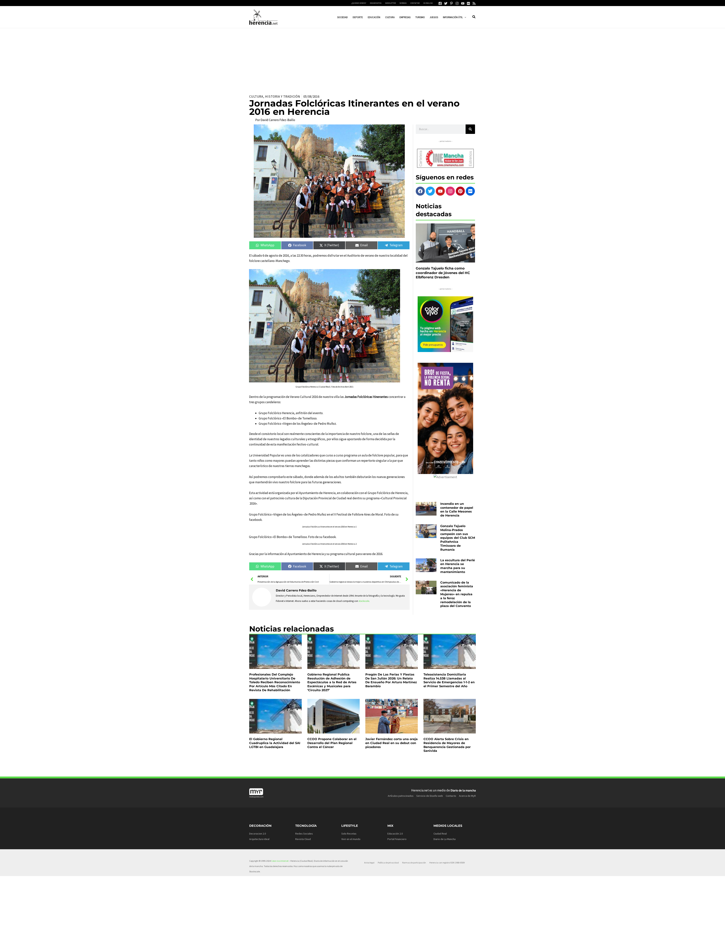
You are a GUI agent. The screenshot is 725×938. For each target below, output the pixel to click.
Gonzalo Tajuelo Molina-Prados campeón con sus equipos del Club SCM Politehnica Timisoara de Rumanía (457, 537)
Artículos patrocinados (400, 795)
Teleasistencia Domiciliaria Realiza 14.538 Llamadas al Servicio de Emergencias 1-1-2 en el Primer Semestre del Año (449, 680)
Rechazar (423, 932)
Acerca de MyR (467, 795)
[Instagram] (457, 3)
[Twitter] (445, 3)
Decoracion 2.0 (257, 833)
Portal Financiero (396, 839)
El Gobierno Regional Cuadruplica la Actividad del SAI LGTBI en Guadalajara (274, 743)
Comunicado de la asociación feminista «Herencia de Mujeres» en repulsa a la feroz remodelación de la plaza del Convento (456, 594)
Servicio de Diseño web (429, 795)
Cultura (256, 96)
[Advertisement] (362, 56)
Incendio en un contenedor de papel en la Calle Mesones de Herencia (456, 509)
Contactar (415, 3)
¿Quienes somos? (358, 3)
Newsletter (390, 3)
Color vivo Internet (279, 860)
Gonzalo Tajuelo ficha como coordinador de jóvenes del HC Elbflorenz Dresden (443, 272)
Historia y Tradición (282, 96)
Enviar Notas (375, 3)
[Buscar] (470, 129)
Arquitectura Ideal (259, 839)
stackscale (364, 601)
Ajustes (445, 932)
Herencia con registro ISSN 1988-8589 (447, 862)
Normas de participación (414, 862)
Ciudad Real (440, 833)
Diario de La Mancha (444, 839)
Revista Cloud (303, 839)
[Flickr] (468, 3)
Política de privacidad (388, 862)
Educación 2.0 (395, 833)
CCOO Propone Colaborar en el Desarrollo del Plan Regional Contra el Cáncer (331, 743)
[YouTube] (462, 3)
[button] (464, 17)
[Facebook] (440, 3)
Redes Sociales (304, 833)
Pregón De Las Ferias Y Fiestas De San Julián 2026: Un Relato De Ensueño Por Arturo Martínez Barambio (391, 680)
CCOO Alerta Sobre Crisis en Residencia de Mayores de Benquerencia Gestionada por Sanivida (447, 745)
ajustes (362, 934)
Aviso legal (369, 862)
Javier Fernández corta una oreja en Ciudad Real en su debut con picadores (391, 743)
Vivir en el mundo (350, 839)
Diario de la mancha (463, 790)
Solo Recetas (348, 833)
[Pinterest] (451, 3)
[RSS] (474, 3)
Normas (403, 3)
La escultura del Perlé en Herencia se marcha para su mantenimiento (457, 566)
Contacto (451, 795)
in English (428, 3)
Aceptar (399, 932)
